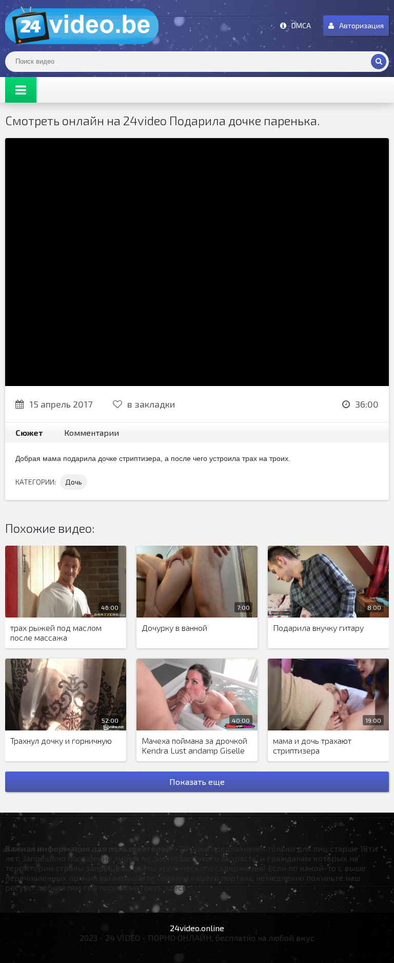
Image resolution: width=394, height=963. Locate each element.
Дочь (73, 481)
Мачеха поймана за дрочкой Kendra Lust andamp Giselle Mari (194, 746)
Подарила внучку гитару (318, 627)
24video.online (197, 928)
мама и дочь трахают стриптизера (312, 745)
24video (82, 25)
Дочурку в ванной (174, 627)
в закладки (151, 404)
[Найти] (378, 61)
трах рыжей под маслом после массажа (56, 632)
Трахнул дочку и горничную (61, 740)
